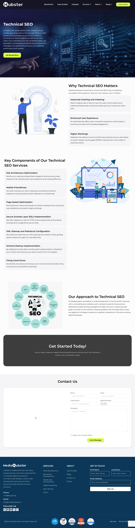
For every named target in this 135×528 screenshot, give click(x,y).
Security (113, 521)
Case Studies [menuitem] (62, 4)
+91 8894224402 (9, 496)
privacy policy (87, 435)
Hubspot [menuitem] (75, 4)
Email (102, 393)
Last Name (115, 470)
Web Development (50, 471)
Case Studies (72, 471)
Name (72, 393)
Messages (73, 408)
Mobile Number (105, 400)
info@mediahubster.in (12, 502)
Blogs (69, 474)
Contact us (71, 478)
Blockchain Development (48, 475)
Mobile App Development (48, 481)
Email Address (96, 478)
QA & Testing (48, 489)
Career (69, 481)
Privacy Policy (124, 521)
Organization (75, 400)
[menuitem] (87, 4)
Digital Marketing (50, 485)
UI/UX (45, 492)
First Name (94, 470)
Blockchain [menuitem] (48, 4)
